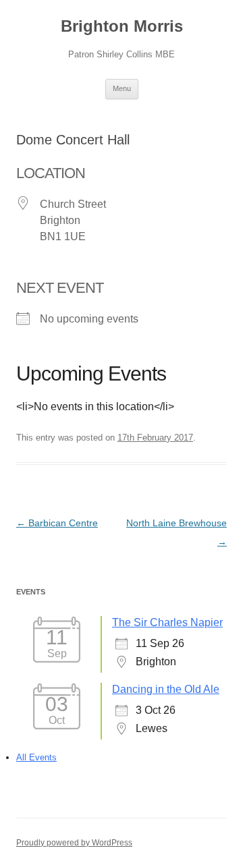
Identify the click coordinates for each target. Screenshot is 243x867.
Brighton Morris (122, 26)
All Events (36, 757)
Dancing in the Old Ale (165, 689)
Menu (122, 88)
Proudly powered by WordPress (74, 842)
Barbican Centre (57, 523)
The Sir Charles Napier (167, 622)
